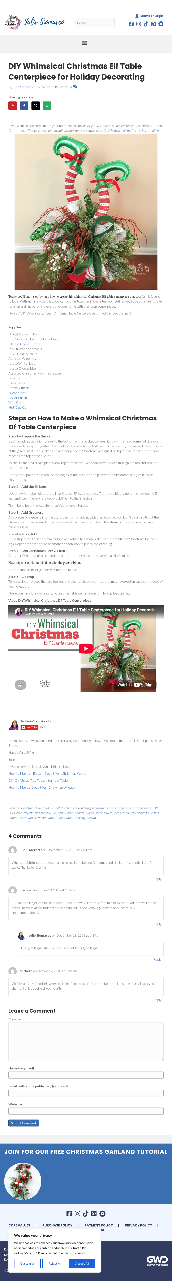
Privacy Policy (138, 1225)
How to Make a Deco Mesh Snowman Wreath (41, 787)
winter (32, 818)
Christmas (28, 808)
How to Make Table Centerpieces (57, 808)
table (149, 813)
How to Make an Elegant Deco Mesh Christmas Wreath (48, 773)
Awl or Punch (17, 398)
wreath (42, 818)
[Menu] (84, 42)
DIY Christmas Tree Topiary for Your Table (38, 780)
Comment (16, 1019)
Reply (157, 879)
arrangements (104, 808)
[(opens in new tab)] (157, 1260)
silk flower (138, 813)
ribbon (126, 813)
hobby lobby (66, 813)
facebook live (47, 813)
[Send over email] (47, 105)
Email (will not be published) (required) (38, 1086)
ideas (117, 813)
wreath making (75, 818)
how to (107, 813)
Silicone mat (17, 393)
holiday (80, 813)
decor (147, 808)
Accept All (82, 1263)
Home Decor (94, 813)
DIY (155, 808)
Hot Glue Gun (18, 407)
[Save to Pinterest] (12, 105)
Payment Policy (99, 1225)
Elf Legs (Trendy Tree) (24, 344)
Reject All (55, 1263)
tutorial (13, 818)
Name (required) (21, 1068)
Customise (27, 1263)
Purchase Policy (57, 1225)
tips (156, 813)
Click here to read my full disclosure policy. (131, 130)
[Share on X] (35, 105)
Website (15, 1104)
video (23, 818)
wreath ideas (56, 818)
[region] (54, 1250)
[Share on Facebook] (24, 105)
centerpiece (121, 808)
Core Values (19, 1225)
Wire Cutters (17, 402)
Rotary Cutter (18, 388)
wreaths (92, 818)
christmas (136, 808)
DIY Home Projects (20, 813)
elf (36, 813)
